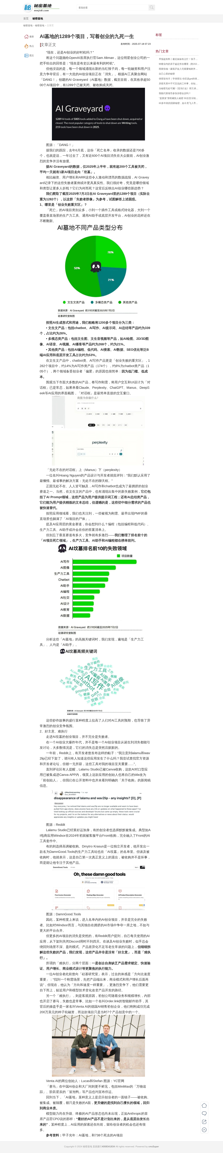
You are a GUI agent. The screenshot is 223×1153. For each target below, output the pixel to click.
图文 (31, 55)
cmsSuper (153, 1146)
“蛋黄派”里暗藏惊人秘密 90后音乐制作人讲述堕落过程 (186, 98)
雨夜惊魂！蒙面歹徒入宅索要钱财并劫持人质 (182, 69)
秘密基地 (37, 18)
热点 (31, 46)
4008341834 (108, 1146)
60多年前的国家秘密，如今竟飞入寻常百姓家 (182, 103)
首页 (26, 18)
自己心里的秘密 (167, 73)
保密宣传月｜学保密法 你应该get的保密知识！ (182, 78)
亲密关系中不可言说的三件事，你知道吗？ (180, 83)
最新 (31, 36)
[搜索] (151, 7)
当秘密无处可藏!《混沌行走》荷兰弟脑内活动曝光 (184, 88)
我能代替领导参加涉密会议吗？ (175, 93)
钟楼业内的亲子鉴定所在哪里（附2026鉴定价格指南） (186, 64)
